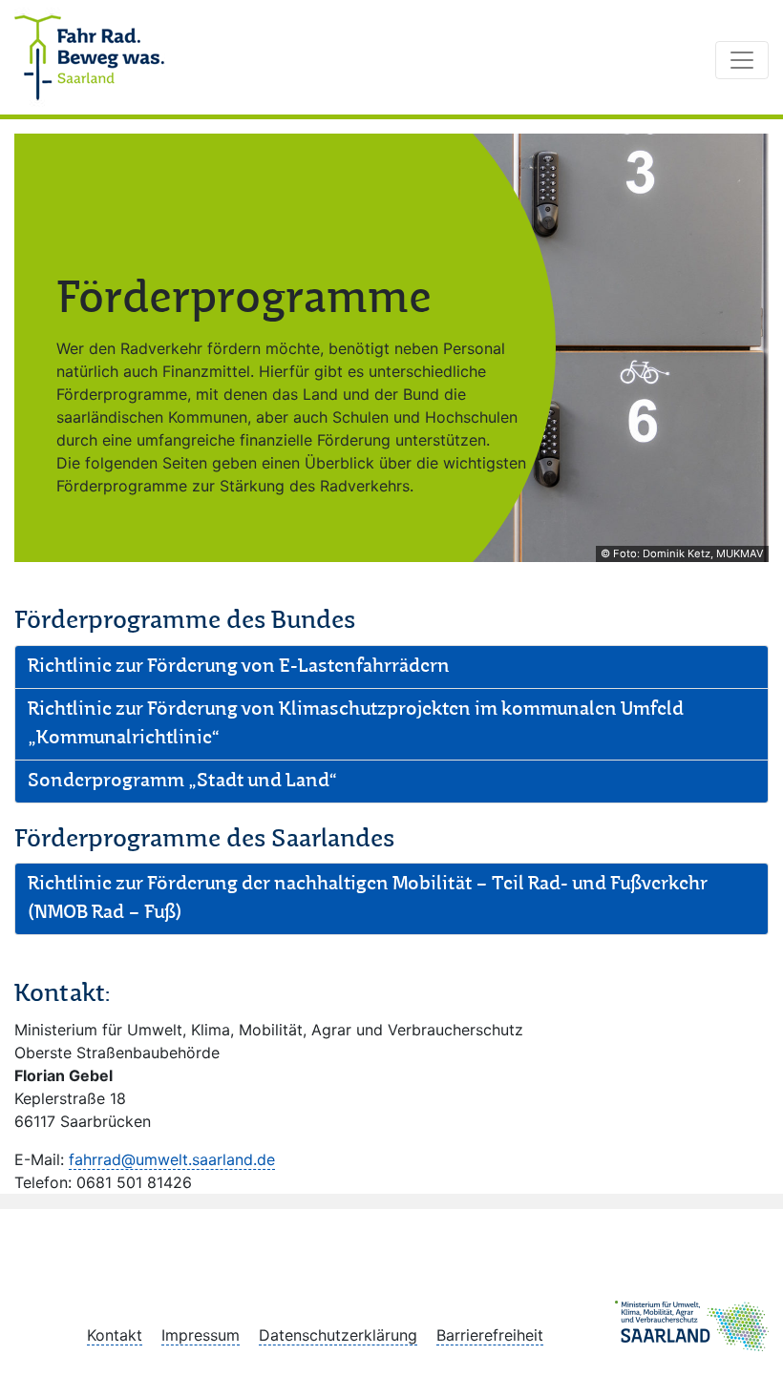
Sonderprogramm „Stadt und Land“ (182, 781)
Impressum (200, 1335)
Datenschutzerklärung (338, 1335)
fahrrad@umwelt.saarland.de (172, 1159)
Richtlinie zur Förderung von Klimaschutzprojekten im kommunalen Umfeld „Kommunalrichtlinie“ (356, 724)
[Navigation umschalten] (742, 60)
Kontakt (114, 1335)
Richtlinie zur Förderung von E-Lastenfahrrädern (239, 667)
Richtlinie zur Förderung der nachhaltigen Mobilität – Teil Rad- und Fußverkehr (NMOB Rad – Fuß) (368, 899)
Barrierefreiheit (489, 1335)
